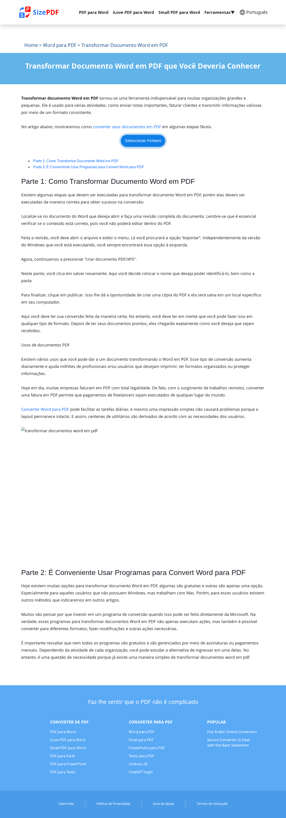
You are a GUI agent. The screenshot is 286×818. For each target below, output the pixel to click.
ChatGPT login (141, 772)
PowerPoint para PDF (147, 747)
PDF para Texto (63, 772)
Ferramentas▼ (219, 12)
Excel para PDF (141, 739)
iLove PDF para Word (133, 12)
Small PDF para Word (179, 12)
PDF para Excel (62, 755)
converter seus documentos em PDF (127, 126)
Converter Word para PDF (45, 409)
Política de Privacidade (113, 803)
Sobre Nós (66, 803)
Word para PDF (59, 45)
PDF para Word (93, 12)
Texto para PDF (141, 755)
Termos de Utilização (212, 803)
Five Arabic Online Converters (232, 731)
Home (31, 45)
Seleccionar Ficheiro (143, 140)
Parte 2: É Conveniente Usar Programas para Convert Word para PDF (88, 167)
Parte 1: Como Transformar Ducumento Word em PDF (76, 161)
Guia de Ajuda (163, 803)
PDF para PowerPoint (68, 763)
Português (257, 12)
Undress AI (138, 763)
